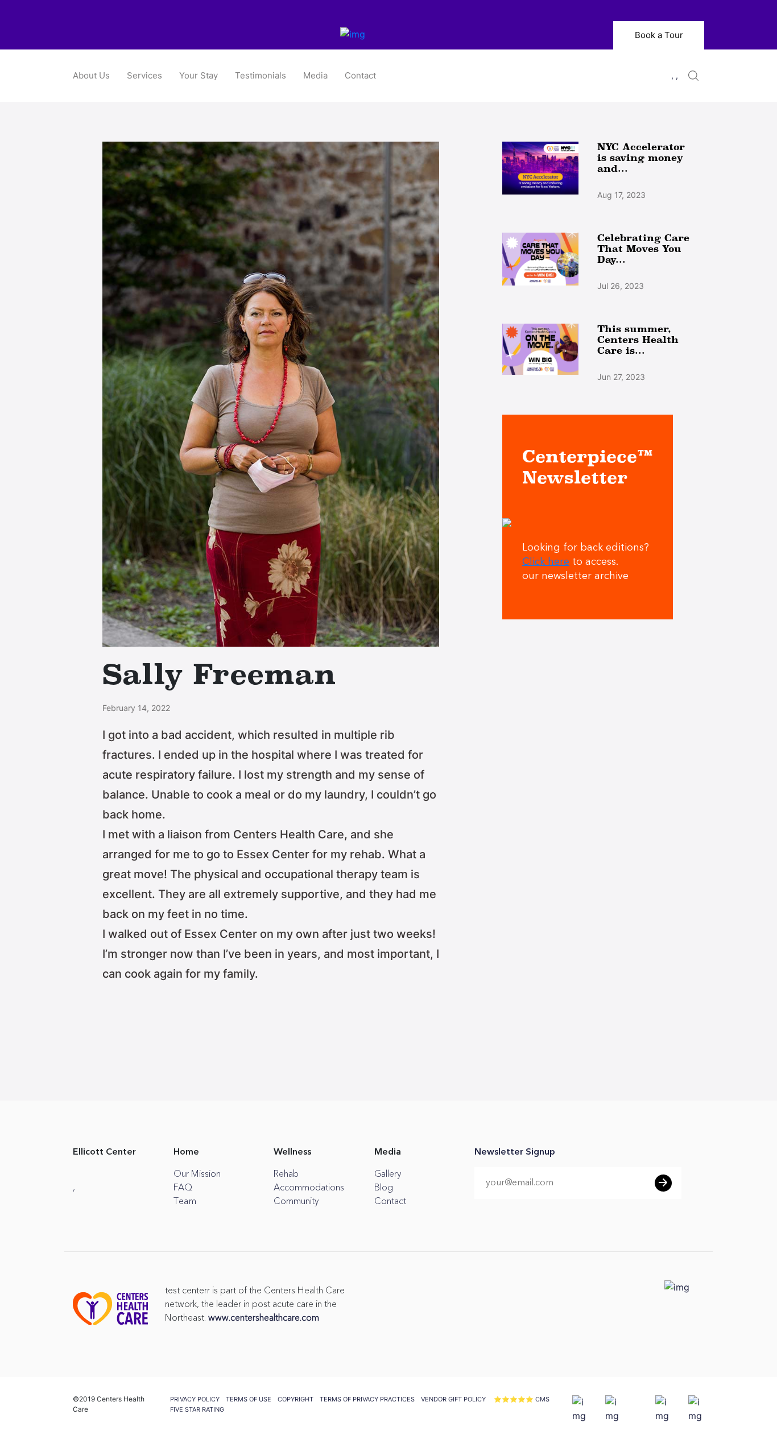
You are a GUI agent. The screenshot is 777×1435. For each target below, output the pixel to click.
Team (184, 1201)
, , (674, 75)
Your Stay (198, 75)
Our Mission (197, 1174)
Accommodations (309, 1187)
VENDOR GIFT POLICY (453, 1399)
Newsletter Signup (514, 1152)
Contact (360, 75)
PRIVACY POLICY (195, 1399)
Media (315, 75)
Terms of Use (248, 1399)
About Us (91, 75)
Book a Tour (659, 35)
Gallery (387, 1174)
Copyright (295, 1399)
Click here (545, 562)
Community (296, 1201)
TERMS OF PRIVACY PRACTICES (367, 1399)
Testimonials (260, 75)
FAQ (182, 1187)
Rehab (286, 1174)
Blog (383, 1187)
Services (144, 75)
